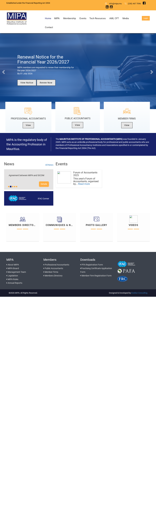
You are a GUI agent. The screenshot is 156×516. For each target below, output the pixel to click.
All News (49, 165)
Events (83, 18)
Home (48, 18)
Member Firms (51, 272)
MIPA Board (13, 268)
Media (125, 18)
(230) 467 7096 (134, 3)
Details (44, 184)
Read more (84, 183)
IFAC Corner (43, 198)
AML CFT (114, 18)
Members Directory (53, 275)
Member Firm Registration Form (96, 275)
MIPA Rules (12, 279)
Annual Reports (14, 283)
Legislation (12, 275)
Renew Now (46, 82)
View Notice (26, 82)
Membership (69, 18)
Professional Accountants (56, 264)
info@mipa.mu (115, 3)
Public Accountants (53, 268)
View (28, 125)
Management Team (16, 272)
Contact (49, 27)
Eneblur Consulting (139, 293)
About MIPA (13, 264)
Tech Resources (97, 18)
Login (146, 18)
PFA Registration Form (92, 264)
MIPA (57, 18)
